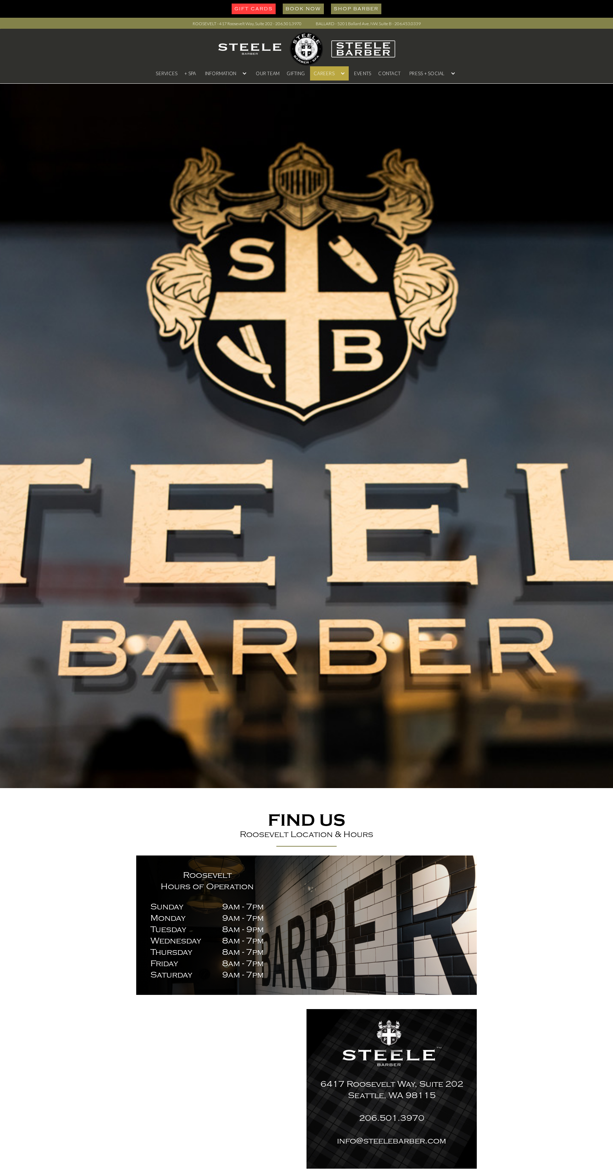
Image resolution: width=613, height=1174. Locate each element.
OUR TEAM (268, 73)
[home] (306, 49)
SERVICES (166, 73)
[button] (226, 73)
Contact (389, 73)
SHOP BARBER (356, 8)
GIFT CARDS (253, 8)
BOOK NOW (303, 8)
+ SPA (190, 73)
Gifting (296, 73)
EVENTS (362, 73)
